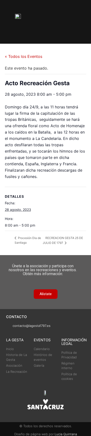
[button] (68, 22)
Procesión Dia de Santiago (28, 240)
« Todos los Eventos (23, 56)
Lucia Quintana (66, 434)
